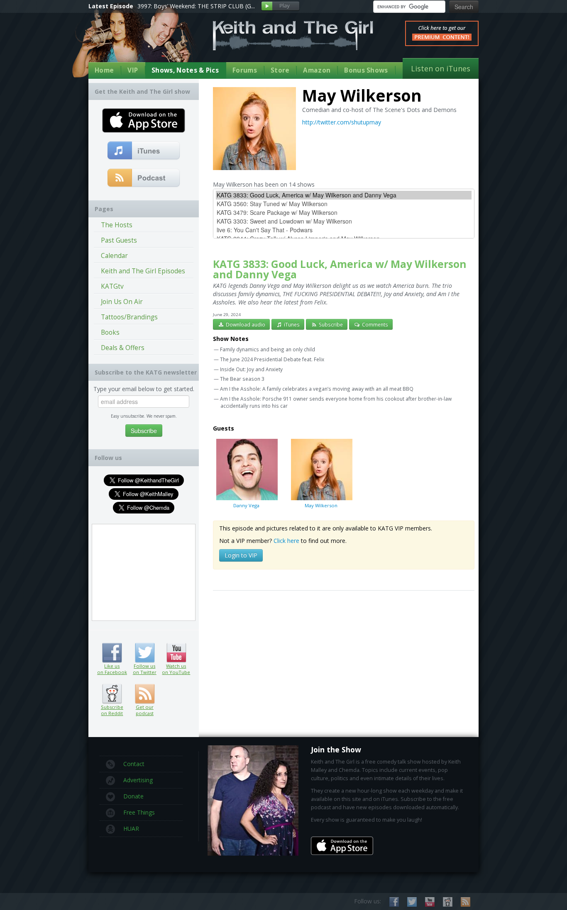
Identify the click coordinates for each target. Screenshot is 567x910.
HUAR (131, 828)
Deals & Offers (122, 347)
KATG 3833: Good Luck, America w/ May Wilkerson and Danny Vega (340, 269)
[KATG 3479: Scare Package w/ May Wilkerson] (344, 212)
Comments (374, 324)
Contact (133, 764)
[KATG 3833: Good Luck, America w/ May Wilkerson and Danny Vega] (344, 195)
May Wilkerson (321, 505)
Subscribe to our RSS (465, 902)
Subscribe (330, 324)
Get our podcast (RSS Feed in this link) (144, 178)
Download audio (245, 324)
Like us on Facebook (112, 653)
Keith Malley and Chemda (137, 42)
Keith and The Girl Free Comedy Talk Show (293, 35)
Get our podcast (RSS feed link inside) (144, 694)
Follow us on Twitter (144, 653)
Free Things (139, 812)
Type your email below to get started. (143, 389)
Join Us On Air (122, 301)
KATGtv (112, 286)
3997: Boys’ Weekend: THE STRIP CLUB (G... (196, 6)
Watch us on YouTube (176, 653)
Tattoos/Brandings (129, 317)
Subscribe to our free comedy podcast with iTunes (144, 151)
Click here (286, 541)
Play (280, 6)
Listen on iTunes (440, 68)
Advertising (138, 780)
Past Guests (119, 240)
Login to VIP (241, 555)
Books (110, 332)
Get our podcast (145, 710)
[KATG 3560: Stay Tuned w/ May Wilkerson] (344, 204)
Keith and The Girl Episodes (143, 271)
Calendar (114, 255)
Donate (133, 796)
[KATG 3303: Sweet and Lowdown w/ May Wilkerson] (344, 221)
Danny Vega (246, 505)
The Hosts (116, 225)
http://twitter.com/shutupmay (341, 122)
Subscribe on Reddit (112, 694)
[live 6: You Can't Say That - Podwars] (344, 230)
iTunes (291, 324)
